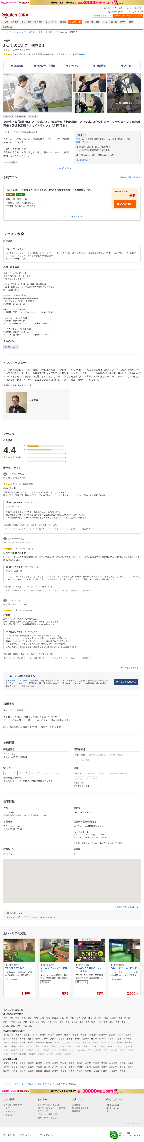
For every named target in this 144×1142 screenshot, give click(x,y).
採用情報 (76, 1111)
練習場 (63, 22)
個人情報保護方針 (80, 1108)
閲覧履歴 (97, 16)
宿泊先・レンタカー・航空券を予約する (51, 1109)
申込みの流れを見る (129, 177)
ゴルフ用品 (7, 27)
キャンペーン (51, 22)
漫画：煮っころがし (47, 1117)
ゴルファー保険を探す (48, 1114)
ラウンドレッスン (92, 22)
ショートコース (110, 22)
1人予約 (14, 22)
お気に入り (107, 16)
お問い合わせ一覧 (27, 1135)
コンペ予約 (26, 22)
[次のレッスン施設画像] (141, 968)
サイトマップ (138, 12)
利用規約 (7, 1114)
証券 (120, 8)
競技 (131, 22)
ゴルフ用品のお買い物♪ (49, 1105)
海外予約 (38, 22)
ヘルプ (127, 12)
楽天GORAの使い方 (115, 12)
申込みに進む (124, 204)
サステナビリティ (48, 1135)
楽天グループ (109, 8)
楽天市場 (138, 8)
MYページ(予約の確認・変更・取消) (128, 16)
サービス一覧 (9, 1135)
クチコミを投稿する (126, 682)
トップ (5, 22)
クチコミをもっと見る (128, 667)
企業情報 (76, 1105)
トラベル (128, 8)
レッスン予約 (75, 22)
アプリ (123, 22)
